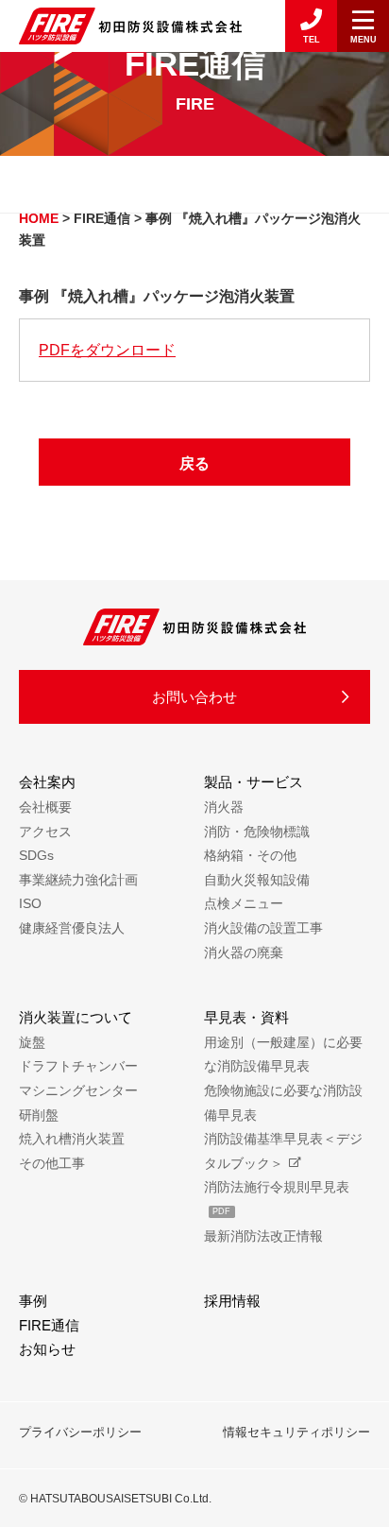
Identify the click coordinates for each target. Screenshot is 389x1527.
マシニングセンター (78, 1090)
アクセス (45, 831)
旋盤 (32, 1042)
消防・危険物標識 (257, 831)
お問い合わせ (194, 697)
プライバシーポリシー (80, 1432)
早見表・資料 (246, 1017)
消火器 (224, 807)
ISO (30, 903)
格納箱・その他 (250, 855)
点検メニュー (243, 903)
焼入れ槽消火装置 (72, 1138)
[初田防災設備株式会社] (130, 25)
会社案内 (47, 782)
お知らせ (47, 1349)
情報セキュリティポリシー (296, 1432)
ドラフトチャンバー (78, 1065)
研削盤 (39, 1115)
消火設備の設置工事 (263, 927)
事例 (33, 1301)
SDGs (36, 855)
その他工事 (52, 1163)
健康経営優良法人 (72, 927)
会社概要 (45, 807)
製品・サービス (253, 782)
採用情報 (232, 1301)
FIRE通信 (49, 1325)
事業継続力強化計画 (78, 879)
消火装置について (75, 1017)
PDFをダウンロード (107, 350)
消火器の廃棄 (243, 952)
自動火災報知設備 (257, 879)
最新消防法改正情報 (263, 1236)
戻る (194, 463)
